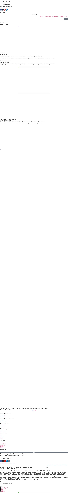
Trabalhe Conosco (7, 6)
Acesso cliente (6, 4)
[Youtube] (5, 10)
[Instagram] (3, 10)
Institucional (41, 16)
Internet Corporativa (55, 16)
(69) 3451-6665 (6, 2)
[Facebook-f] (1, 10)
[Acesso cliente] (1, 4)
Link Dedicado (62, 16)
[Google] (9, 461)
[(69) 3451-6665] (1, 2)
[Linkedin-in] (7, 10)
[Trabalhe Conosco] (1, 6)
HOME (2, 22)
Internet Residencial (48, 16)
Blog (66, 16)
